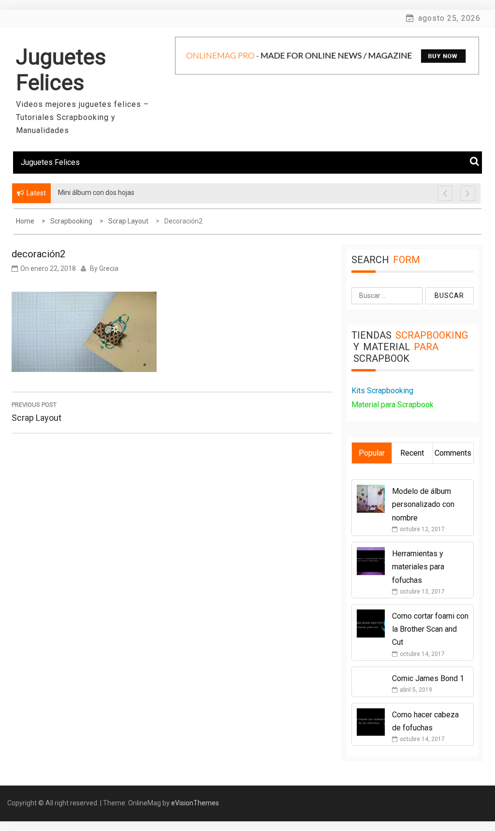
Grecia (108, 268)
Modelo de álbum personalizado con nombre (423, 504)
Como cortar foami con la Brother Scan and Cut (430, 629)
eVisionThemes (195, 803)
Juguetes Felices (61, 69)
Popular (372, 453)
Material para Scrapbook (392, 404)
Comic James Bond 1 (428, 678)
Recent (412, 453)
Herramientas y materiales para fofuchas (418, 566)
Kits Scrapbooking (382, 390)
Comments (453, 453)
